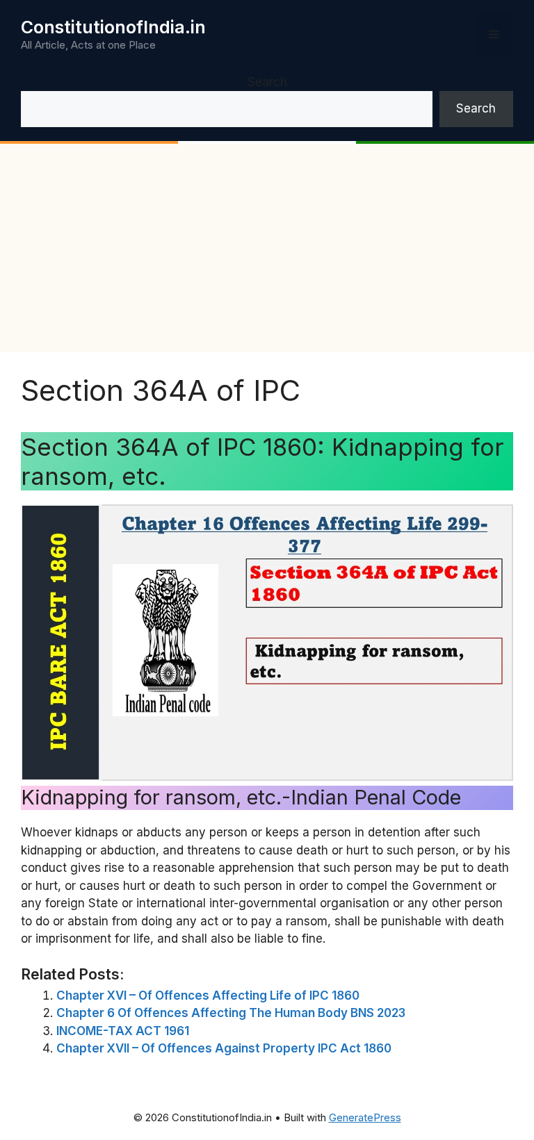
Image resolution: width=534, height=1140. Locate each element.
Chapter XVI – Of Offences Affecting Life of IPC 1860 (207, 995)
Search (267, 82)
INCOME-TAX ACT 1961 (122, 1031)
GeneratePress (365, 1117)
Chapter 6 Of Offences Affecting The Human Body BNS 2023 (230, 1013)
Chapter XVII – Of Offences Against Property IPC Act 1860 (223, 1048)
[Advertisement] (267, 248)
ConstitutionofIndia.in (113, 27)
